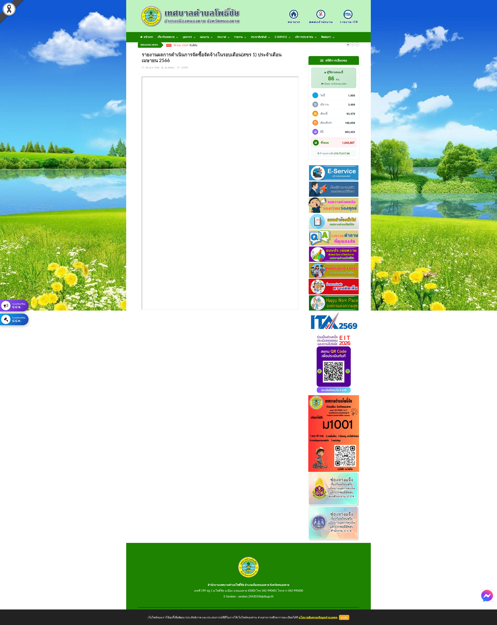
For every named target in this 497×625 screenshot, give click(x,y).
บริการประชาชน (304, 37)
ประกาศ (221, 37)
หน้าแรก (147, 37)
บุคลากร (187, 37)
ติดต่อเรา (326, 37)
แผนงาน (204, 37)
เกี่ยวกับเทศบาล (166, 37)
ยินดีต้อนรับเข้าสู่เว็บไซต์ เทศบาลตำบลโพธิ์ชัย (214, 45)
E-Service (281, 37)
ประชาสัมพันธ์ (259, 37)
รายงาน (238, 37)
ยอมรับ (344, 617)
